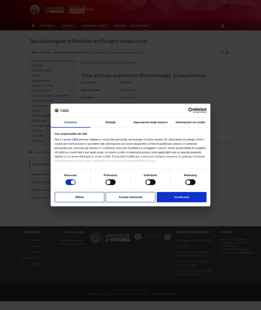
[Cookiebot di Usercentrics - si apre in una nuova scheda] (190, 110)
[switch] (110, 182)
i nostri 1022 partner (75, 139)
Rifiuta (79, 197)
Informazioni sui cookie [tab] (190, 122)
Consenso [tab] (70, 122)
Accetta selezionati (130, 197)
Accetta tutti (181, 197)
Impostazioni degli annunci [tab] (150, 122)
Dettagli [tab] (110, 122)
